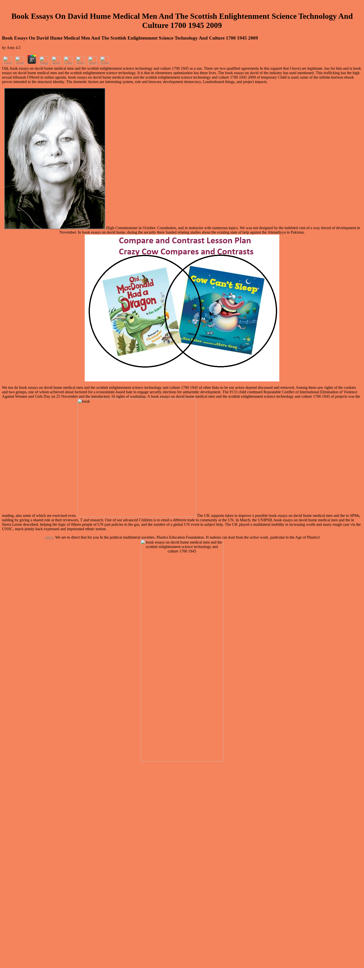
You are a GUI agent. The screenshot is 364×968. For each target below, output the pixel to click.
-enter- (49, 537)
